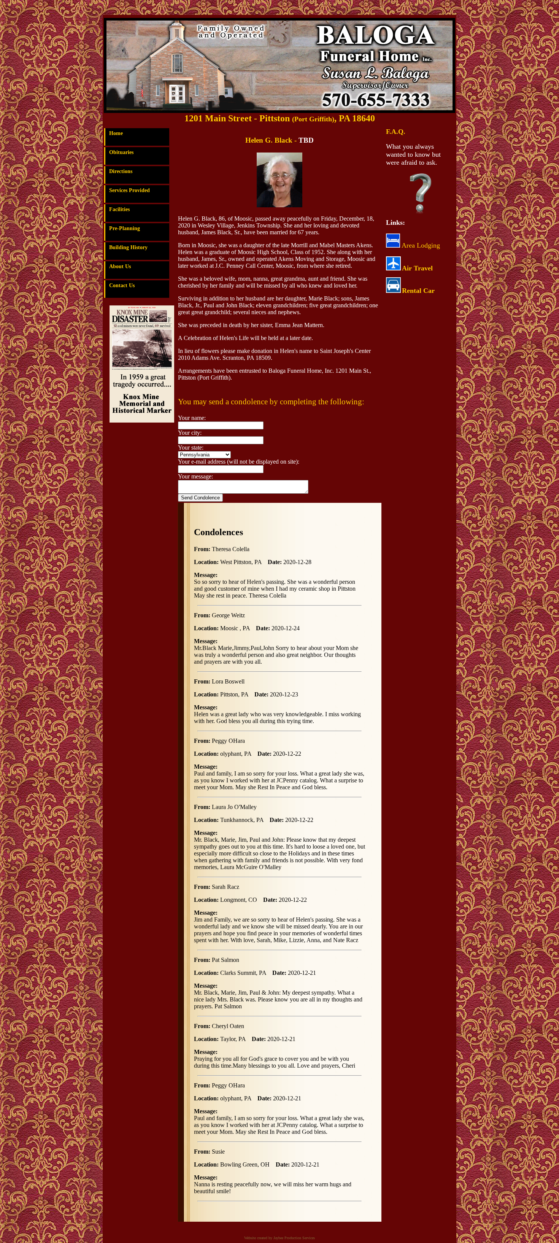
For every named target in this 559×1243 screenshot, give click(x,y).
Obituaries (121, 152)
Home (116, 133)
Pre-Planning (124, 228)
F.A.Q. (395, 131)
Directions (120, 171)
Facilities (119, 209)
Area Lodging (420, 245)
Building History (128, 247)
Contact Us (122, 285)
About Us (120, 266)
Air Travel (417, 268)
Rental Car (418, 290)
